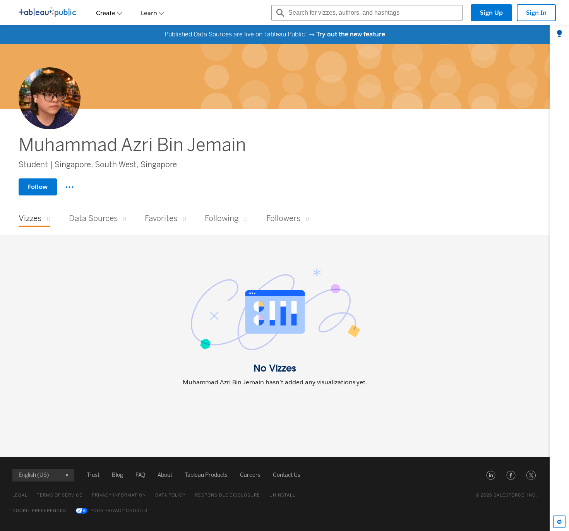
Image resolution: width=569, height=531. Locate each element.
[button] (491, 475)
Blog (117, 475)
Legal (19, 495)
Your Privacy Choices (119, 510)
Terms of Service (59, 495)
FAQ (140, 475)
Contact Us (286, 475)
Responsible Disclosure (227, 495)
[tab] (559, 34)
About (165, 475)
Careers (250, 475)
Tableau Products (206, 475)
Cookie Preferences (39, 510)
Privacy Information (119, 495)
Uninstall (282, 495)
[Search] (279, 12)
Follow (38, 187)
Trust (93, 475)
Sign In (536, 13)
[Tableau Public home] (47, 13)
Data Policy (170, 495)
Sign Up (491, 13)
